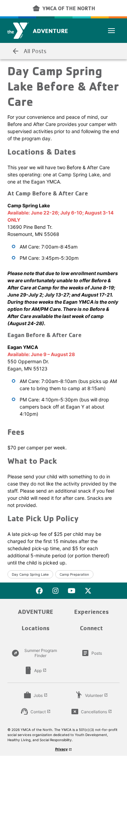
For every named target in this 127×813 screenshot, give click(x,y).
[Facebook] (39, 591)
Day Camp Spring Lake (30, 574)
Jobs (35, 695)
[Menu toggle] (111, 30)
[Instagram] (55, 591)
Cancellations (91, 711)
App (35, 670)
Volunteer (91, 695)
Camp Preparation (74, 574)
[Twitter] (88, 591)
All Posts (29, 51)
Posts (91, 653)
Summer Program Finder (34, 653)
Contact (35, 711)
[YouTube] (72, 591)
